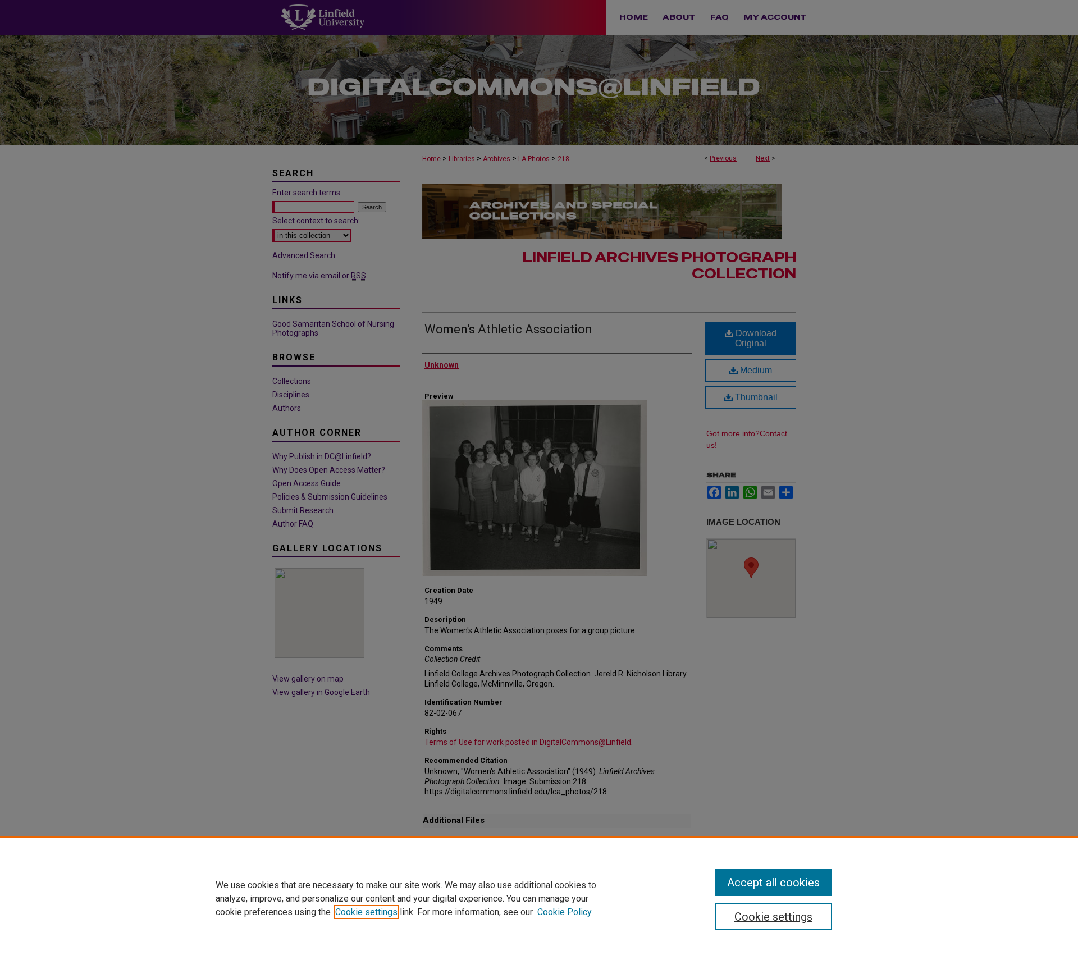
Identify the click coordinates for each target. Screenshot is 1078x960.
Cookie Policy (564, 912)
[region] (539, 898)
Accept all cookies (773, 882)
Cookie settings (366, 912)
